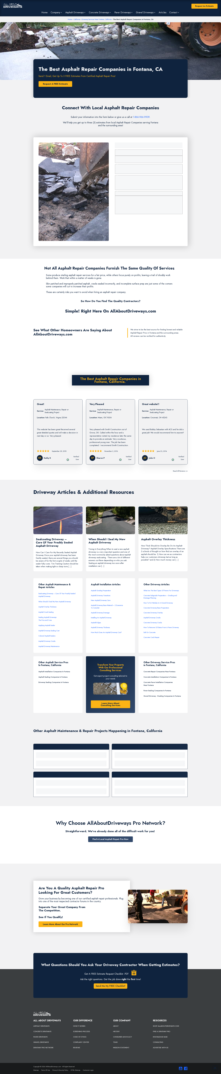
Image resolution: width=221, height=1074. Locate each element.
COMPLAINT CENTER (81, 1042)
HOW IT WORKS (79, 1026)
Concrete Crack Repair (151, 637)
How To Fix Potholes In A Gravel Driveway (158, 603)
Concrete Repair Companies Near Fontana (159, 671)
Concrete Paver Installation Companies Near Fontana (158, 683)
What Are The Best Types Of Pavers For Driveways (161, 590)
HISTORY (116, 1031)
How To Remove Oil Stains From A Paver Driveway (161, 627)
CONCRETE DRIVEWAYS (42, 1031)
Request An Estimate (204, 6)
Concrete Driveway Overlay (153, 613)
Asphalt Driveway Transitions (100, 595)
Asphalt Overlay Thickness (47, 607)
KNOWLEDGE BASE (160, 1037)
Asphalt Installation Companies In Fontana (54, 671)
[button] (56, 12)
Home (70, 19)
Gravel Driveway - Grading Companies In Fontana (162, 696)
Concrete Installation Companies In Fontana (160, 677)
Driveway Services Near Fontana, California (97, 19)
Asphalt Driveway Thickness (100, 627)
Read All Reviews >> (180, 471)
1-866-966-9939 (141, 117)
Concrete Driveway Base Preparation (156, 608)
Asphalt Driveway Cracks (46, 641)
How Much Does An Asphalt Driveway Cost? (106, 632)
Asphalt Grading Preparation (101, 590)
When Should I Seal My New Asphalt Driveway (54, 601)
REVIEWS (76, 1047)
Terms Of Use (45, 1070)
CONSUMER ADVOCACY (122, 1037)
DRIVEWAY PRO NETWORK (43, 1047)
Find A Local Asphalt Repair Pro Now (110, 839)
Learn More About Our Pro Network (60, 924)
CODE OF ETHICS (79, 1037)
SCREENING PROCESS (81, 1031)
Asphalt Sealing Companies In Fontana (52, 677)
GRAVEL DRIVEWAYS (41, 1042)
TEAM (115, 1042)
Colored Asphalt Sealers (46, 636)
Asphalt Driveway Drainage (100, 613)
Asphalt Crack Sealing (46, 612)
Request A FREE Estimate (55, 83)
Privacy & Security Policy (60, 1070)
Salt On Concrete (150, 632)
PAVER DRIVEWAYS (40, 1037)
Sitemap (36, 1070)
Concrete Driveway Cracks (153, 622)
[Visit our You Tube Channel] (180, 1068)
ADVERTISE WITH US (160, 1047)
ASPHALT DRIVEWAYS (41, 1026)
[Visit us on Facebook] (185, 1068)
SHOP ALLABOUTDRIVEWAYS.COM (166, 1026)
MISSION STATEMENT (121, 1047)
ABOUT (116, 1026)
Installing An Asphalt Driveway (101, 617)
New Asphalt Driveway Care (100, 600)
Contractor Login (88, 1070)
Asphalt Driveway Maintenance (49, 646)
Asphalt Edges (96, 622)
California (77, 19)
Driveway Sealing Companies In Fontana (53, 682)
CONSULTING (158, 1042)
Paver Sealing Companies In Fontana (157, 690)
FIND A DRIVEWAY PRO (161, 1031)
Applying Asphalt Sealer (46, 625)
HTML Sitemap (75, 1070)
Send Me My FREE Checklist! (110, 986)
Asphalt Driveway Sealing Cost (48, 631)
